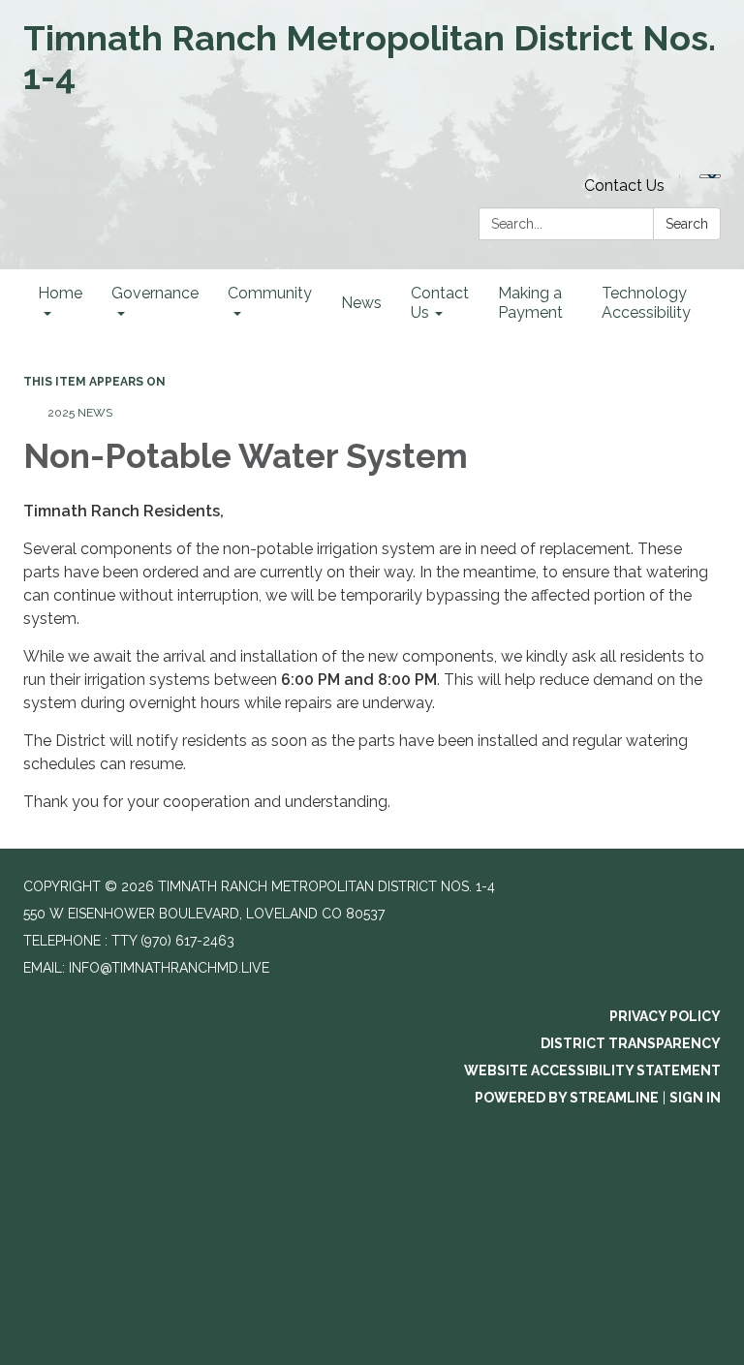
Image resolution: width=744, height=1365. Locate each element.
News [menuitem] (361, 303)
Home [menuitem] (60, 293)
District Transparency (631, 1043)
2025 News (79, 412)
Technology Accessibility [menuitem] (646, 303)
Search (687, 224)
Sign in (695, 1097)
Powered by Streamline (567, 1097)
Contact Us (624, 185)
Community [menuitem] (270, 293)
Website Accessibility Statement (592, 1070)
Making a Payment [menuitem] (530, 303)
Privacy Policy (665, 1016)
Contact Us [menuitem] (440, 303)
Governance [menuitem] (155, 293)
